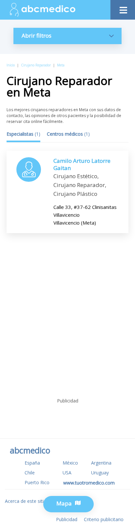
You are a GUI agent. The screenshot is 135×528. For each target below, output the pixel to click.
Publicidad (66, 519)
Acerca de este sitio (26, 501)
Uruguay (100, 472)
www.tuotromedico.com (89, 483)
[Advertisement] (67, 325)
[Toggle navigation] (122, 8)
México (70, 463)
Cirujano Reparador (36, 65)
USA (67, 472)
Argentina (101, 463)
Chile (30, 472)
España (32, 463)
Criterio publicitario (104, 519)
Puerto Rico (37, 482)
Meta (61, 65)
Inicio (11, 65)
